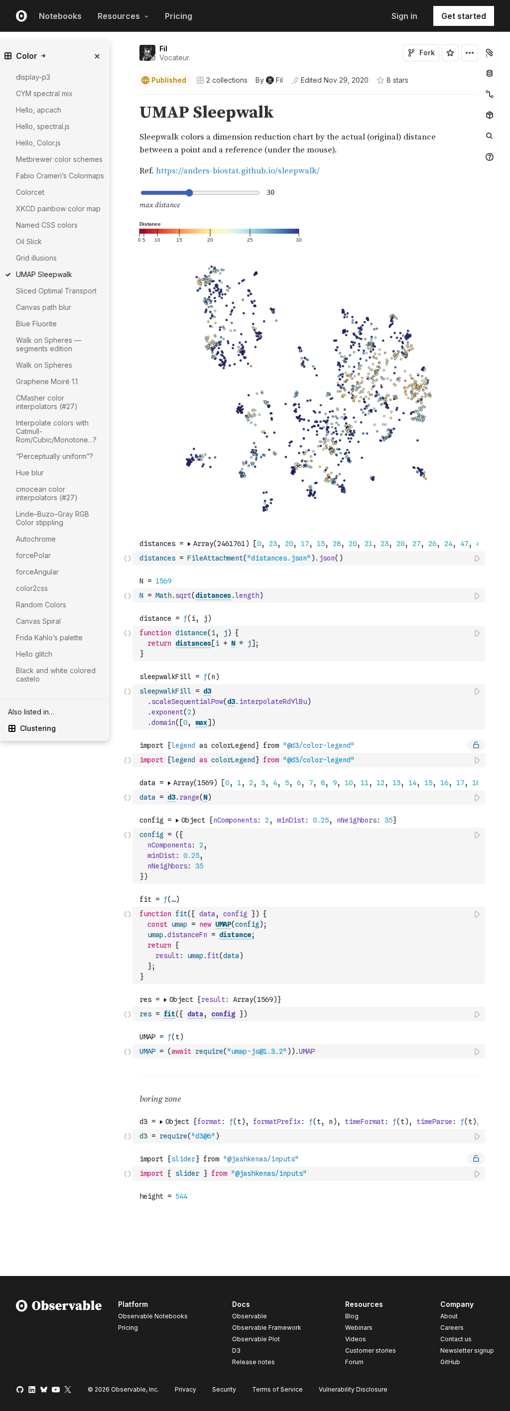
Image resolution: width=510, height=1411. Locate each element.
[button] (128, 99)
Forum (354, 1362)
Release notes (253, 1362)
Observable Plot (256, 1339)
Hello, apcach (38, 110)
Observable (249, 1316)
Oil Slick (29, 241)
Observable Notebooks (153, 1316)
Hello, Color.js (38, 143)
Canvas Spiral (38, 621)
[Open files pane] (489, 52)
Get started (463, 16)
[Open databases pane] (489, 73)
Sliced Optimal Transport (56, 290)
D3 (236, 1350)
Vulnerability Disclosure (353, 1389)
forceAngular (37, 571)
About (449, 1316)
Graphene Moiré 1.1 (47, 381)
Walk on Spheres (44, 365)
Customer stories (370, 1350)
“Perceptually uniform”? (54, 456)
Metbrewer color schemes (59, 159)
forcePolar (33, 555)
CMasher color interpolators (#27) (47, 402)
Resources (119, 16)
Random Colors (41, 604)
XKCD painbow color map (58, 208)
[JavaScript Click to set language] (127, 558)
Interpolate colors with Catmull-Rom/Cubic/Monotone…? (56, 431)
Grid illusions (36, 258)
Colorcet (30, 192)
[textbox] (309, 558)
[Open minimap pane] (489, 94)
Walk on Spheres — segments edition (48, 344)
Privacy (185, 1389)
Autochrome (36, 539)
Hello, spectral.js (43, 126)
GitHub (450, 1362)
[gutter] (93, 752)
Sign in (404, 16)
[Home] (59, 1335)
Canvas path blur (43, 307)
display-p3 (33, 77)
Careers (452, 1327)
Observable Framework (266, 1327)
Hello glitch (34, 654)
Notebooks (60, 16)
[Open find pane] (489, 136)
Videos (355, 1339)
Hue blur (30, 472)
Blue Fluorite (36, 323)
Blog (352, 1316)
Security (224, 1389)
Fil (163, 48)
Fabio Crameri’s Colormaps (60, 175)
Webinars (359, 1327)
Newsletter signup (467, 1350)
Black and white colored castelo (56, 674)
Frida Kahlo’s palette (49, 637)
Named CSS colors (47, 225)
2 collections (227, 80)
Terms (277, 1389)
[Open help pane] (489, 156)
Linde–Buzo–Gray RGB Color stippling (52, 518)
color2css (32, 588)
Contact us (456, 1339)
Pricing (178, 16)
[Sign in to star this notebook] (450, 52)
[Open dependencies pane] (489, 115)
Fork (427, 52)
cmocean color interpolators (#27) (47, 493)
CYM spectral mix (44, 93)
